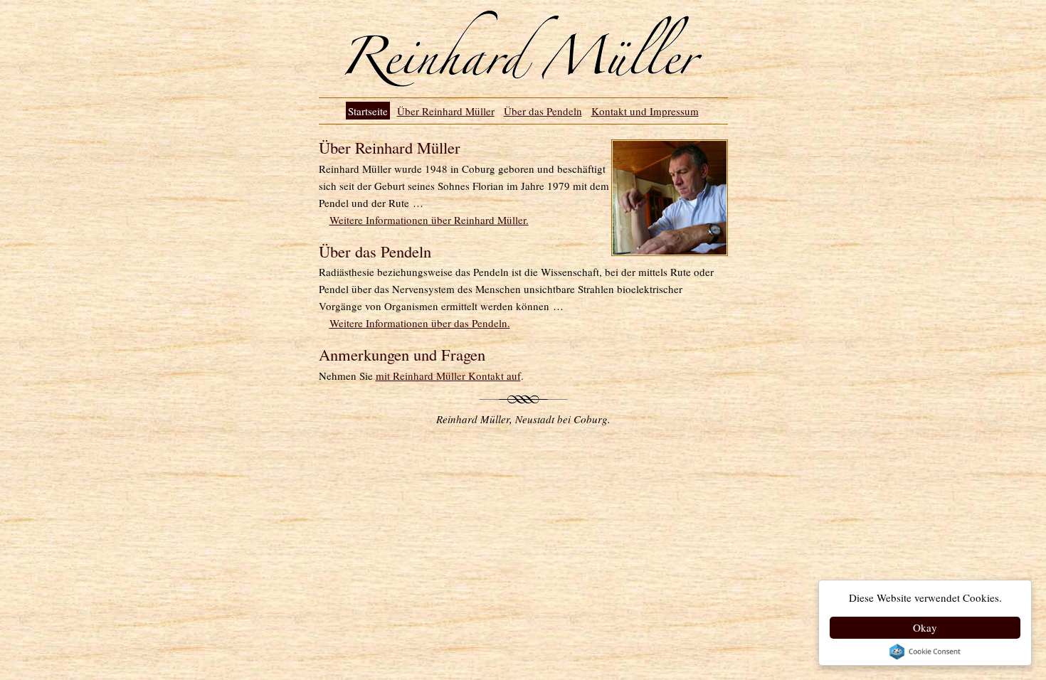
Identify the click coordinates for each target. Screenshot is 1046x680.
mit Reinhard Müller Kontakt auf (448, 375)
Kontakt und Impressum (645, 111)
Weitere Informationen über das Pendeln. (419, 323)
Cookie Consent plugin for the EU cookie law (925, 651)
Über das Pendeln (543, 111)
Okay (925, 627)
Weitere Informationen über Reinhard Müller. (429, 220)
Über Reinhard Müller (446, 111)
